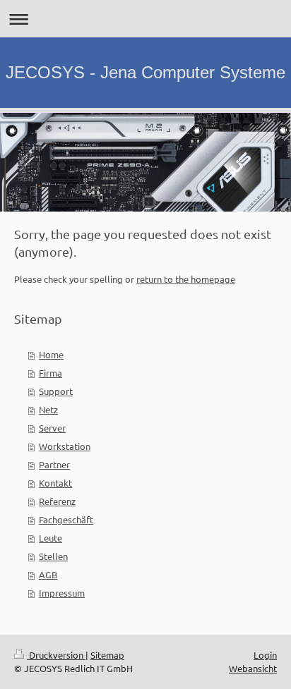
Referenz (57, 501)
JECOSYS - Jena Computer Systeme (145, 72)
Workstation (64, 446)
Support (56, 391)
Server (52, 428)
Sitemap (107, 655)
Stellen (53, 556)
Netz (48, 409)
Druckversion (56, 655)
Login (265, 655)
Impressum (62, 593)
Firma (50, 373)
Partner (54, 464)
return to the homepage (185, 279)
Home (51, 354)
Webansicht (253, 668)
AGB (48, 574)
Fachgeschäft (66, 519)
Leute (50, 538)
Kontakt (55, 483)
